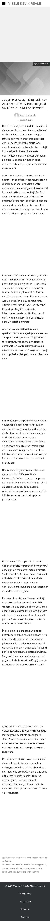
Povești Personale (32, 857)
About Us (25, 917)
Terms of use (25, 901)
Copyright (25, 909)
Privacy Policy (25, 893)
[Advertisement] (25, 34)
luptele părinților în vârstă (13, 868)
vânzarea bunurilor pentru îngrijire (23, 872)
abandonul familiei (14, 864)
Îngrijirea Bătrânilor (41, 64)
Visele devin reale (24, 3)
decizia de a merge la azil (34, 864)
